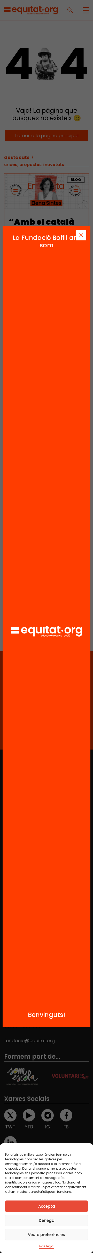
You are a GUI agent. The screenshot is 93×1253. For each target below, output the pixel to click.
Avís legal (46, 1246)
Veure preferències (46, 1234)
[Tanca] (81, 235)
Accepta (46, 1206)
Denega (47, 1220)
